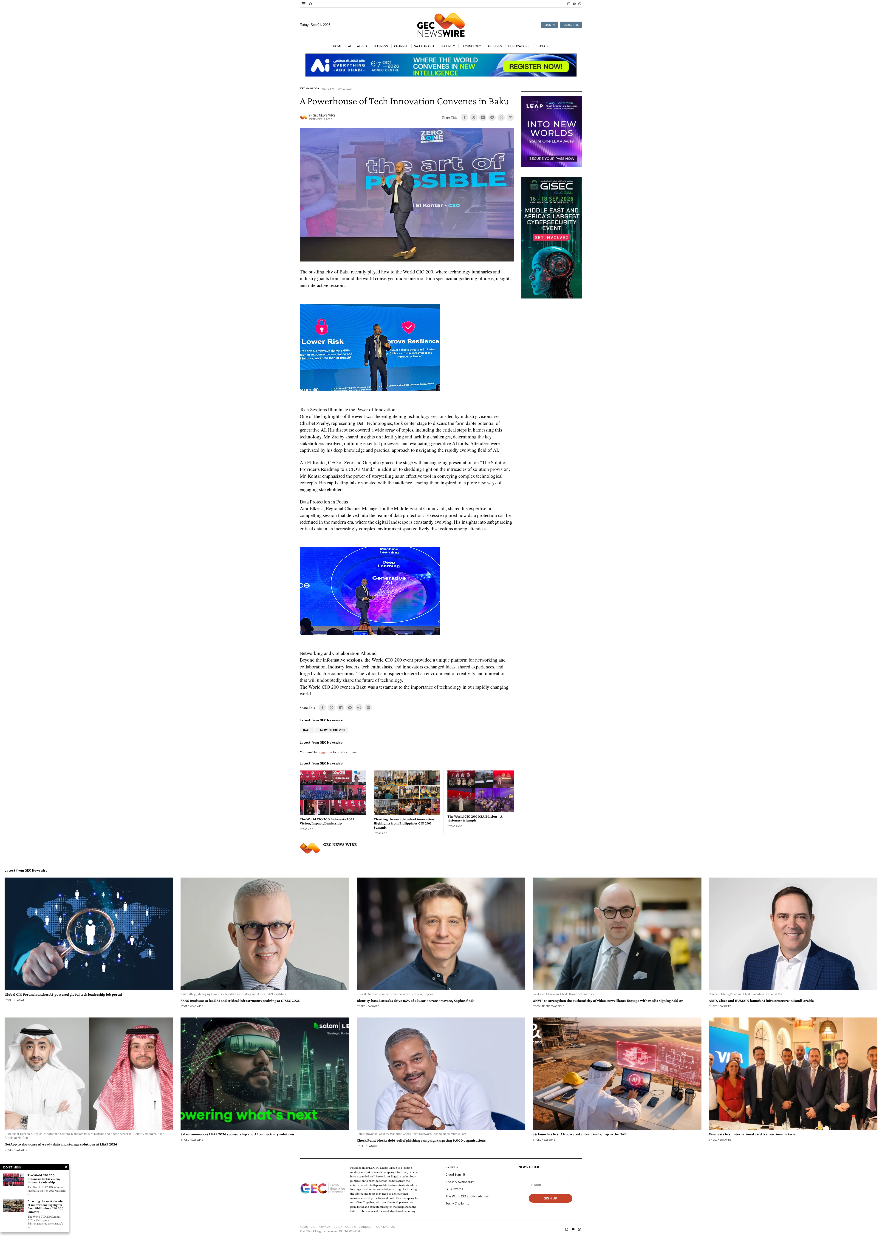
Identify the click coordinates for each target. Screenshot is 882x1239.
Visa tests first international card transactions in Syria (752, 1134)
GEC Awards (454, 1189)
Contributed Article (550, 1006)
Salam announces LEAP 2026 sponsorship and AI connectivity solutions (237, 1134)
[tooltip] (568, 3)
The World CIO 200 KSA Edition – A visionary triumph (475, 818)
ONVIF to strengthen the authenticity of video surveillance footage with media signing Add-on (608, 1001)
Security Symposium (460, 1182)
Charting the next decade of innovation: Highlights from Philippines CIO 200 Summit (404, 823)
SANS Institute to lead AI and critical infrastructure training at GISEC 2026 (240, 1001)
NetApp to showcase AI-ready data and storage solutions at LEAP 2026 (61, 1144)
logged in (325, 752)
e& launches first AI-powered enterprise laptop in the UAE (579, 1134)
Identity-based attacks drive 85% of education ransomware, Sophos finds (415, 1001)
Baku (307, 730)
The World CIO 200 (331, 730)
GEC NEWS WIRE (324, 115)
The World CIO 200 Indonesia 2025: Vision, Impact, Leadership (327, 821)
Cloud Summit (455, 1174)
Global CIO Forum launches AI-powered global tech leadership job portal (63, 994)
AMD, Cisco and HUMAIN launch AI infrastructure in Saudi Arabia (761, 1001)
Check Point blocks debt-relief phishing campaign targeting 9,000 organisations (421, 1140)
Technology (309, 88)
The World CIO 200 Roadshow (467, 1196)
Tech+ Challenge (457, 1203)
